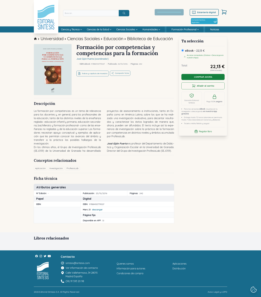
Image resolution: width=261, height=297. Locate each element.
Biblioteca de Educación (150, 38)
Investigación (56, 168)
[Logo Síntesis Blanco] (43, 270)
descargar (97, 209)
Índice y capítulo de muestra (94, 73)
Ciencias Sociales (83, 38)
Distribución (179, 268)
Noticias (214, 29)
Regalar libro (205, 131)
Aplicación (40, 168)
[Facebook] (36, 256)
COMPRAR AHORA (203, 77)
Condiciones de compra (130, 273)
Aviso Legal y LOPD (217, 292)
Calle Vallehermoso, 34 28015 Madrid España (82, 274)
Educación (113, 38)
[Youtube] (49, 256)
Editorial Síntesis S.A (49, 292)
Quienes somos (125, 263)
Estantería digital (206, 12)
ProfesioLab (73, 168)
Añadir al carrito (205, 86)
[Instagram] (40, 256)
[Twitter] (45, 256)
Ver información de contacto (82, 267)
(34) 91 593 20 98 (75, 281)
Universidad (52, 38)
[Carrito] (224, 12)
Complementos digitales (198, 21)
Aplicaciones (179, 263)
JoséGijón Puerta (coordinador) (92, 58)
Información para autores (131, 268)
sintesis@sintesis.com (78, 263)
